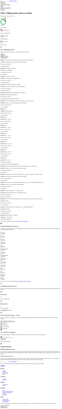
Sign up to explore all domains (25, 281)
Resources (3, 4)
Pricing (8, 4)
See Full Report (5, 56)
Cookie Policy (5, 401)
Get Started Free (7, 8)
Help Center (5, 384)
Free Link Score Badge (7, 392)
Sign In (2, 8)
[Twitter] (1, 366)
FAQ (4, 374)
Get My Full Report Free (5, 321)
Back (3, 10)
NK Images (5, 394)
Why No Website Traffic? (8, 391)
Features (4, 370)
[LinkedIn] (2, 366)
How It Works (5, 373)
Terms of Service (6, 400)
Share (3, 54)
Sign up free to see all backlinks (22, 221)
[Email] (4, 366)
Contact (4, 379)
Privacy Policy (5, 399)
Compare (4, 339)
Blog (4, 390)
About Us (5, 378)
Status (4, 385)
